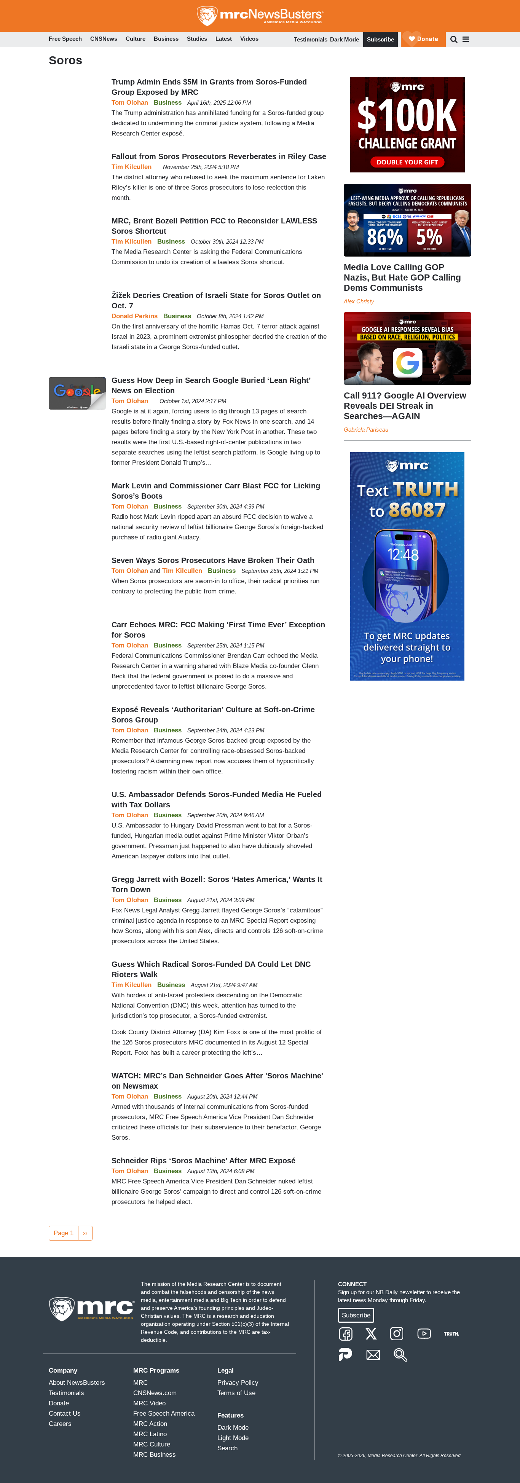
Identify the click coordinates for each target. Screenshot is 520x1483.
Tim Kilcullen (132, 167)
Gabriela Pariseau (366, 429)
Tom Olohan (130, 102)
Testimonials (310, 39)
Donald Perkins (135, 316)
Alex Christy (359, 301)
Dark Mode (344, 39)
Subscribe (380, 39)
